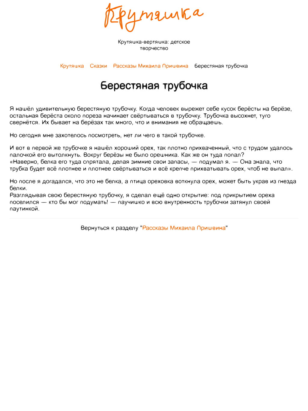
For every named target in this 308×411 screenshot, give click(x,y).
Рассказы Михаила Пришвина (184, 227)
